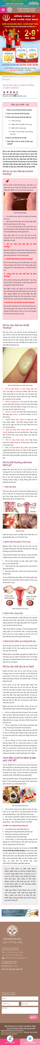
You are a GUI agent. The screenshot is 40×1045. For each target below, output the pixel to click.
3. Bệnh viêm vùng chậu (18, 128)
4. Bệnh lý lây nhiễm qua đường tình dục (21, 133)
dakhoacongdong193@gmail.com (16, 958)
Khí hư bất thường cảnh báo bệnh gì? (19, 117)
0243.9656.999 (10, 955)
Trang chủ (5, 76)
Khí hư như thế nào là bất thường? (18, 113)
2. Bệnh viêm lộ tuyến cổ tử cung (21, 124)
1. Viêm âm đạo (15, 121)
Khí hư (11, 76)
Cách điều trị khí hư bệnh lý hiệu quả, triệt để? (20, 143)
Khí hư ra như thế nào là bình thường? (19, 110)
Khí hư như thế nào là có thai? (17, 138)
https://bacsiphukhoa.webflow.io (12, 1032)
